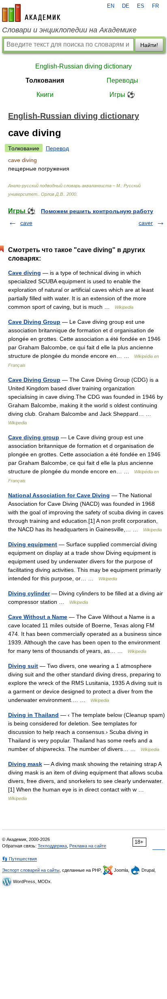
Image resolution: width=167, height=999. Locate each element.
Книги (45, 94)
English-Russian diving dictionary (83, 66)
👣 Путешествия (19, 858)
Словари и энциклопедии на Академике (69, 30)
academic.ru (31, 13)
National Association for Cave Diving (59, 495)
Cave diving (24, 273)
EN (110, 6)
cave (26, 223)
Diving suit (23, 666)
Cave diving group (33, 437)
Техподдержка (52, 845)
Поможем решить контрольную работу (97, 211)
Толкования (45, 80)
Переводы (122, 80)
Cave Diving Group (34, 322)
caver (146, 223)
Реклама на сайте (87, 845)
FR (155, 6)
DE (125, 6)
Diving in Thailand (33, 715)
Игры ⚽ (122, 94)
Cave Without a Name (37, 617)
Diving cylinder (29, 593)
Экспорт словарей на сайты (31, 870)
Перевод (57, 148)
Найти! (149, 45)
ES (140, 6)
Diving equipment (32, 544)
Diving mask (25, 764)
